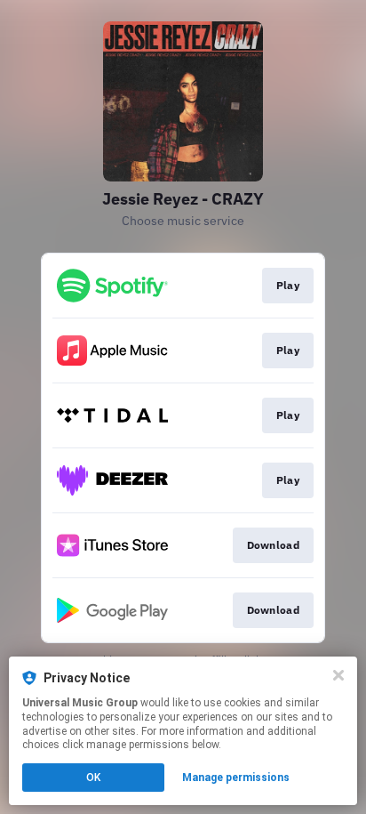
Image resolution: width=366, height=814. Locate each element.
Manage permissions (236, 777)
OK (93, 777)
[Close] (338, 675)
